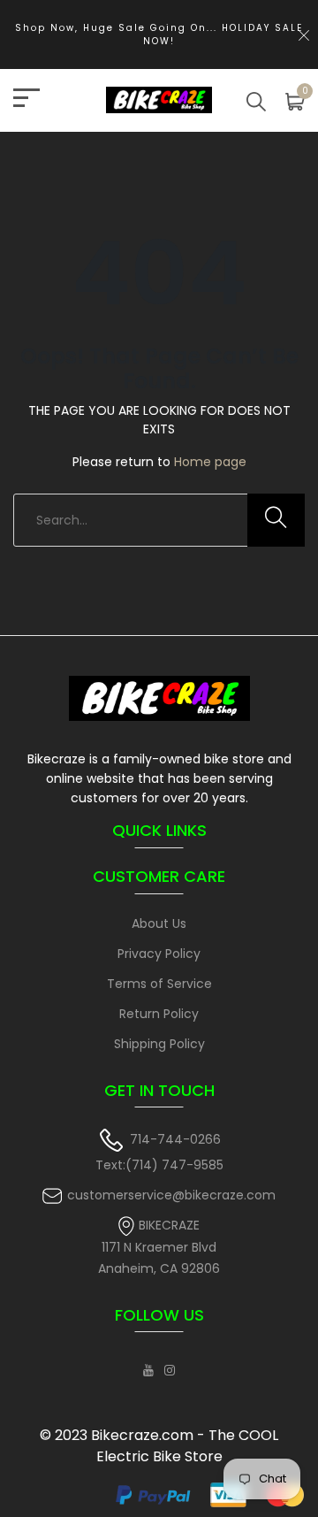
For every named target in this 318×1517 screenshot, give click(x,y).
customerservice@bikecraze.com (171, 1195)
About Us (159, 923)
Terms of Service (159, 983)
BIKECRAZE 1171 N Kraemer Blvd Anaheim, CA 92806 (159, 1246)
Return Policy (159, 1014)
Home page (210, 462)
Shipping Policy (159, 1044)
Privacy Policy (159, 953)
